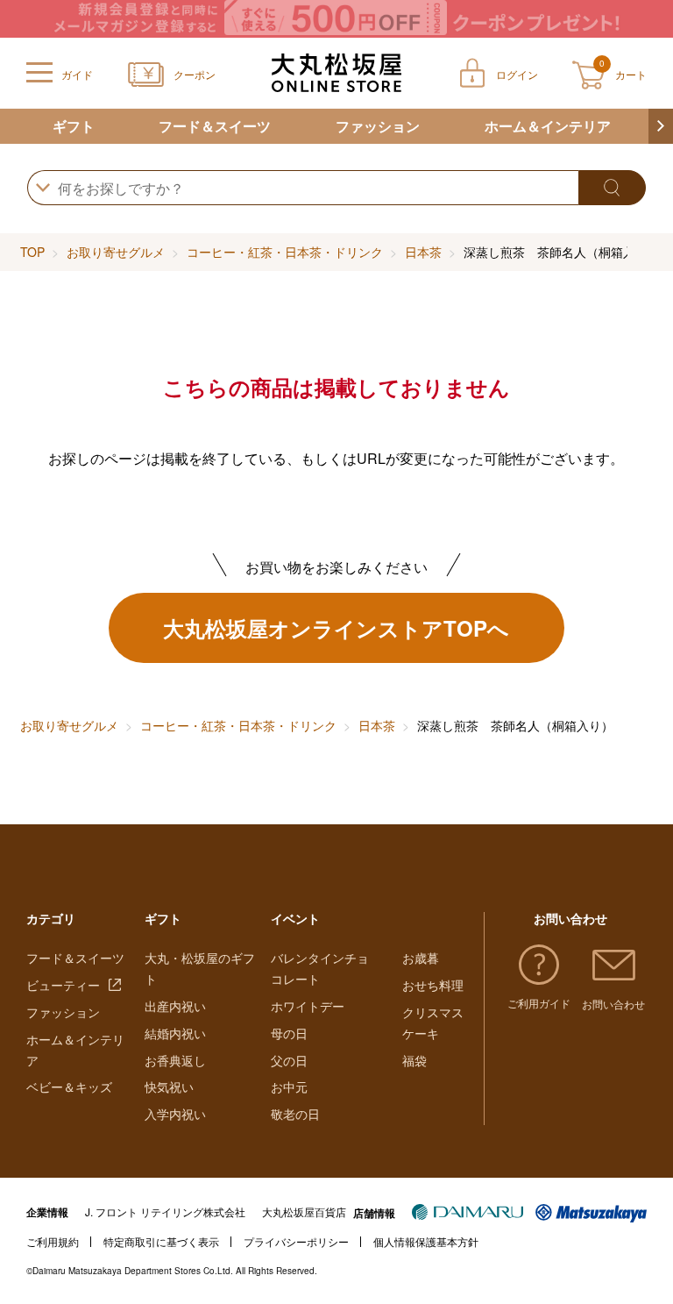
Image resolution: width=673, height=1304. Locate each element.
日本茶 (423, 251)
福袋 (414, 1060)
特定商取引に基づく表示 (161, 1241)
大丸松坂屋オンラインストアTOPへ (336, 628)
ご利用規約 (52, 1241)
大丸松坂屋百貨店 (304, 1211)
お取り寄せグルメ (116, 251)
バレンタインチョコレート (320, 968)
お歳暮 (420, 957)
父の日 (289, 1060)
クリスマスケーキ (433, 1022)
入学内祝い (175, 1113)
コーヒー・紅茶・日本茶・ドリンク (285, 251)
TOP (32, 251)
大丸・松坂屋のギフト (200, 968)
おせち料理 (433, 985)
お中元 (289, 1086)
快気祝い (169, 1086)
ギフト (74, 126)
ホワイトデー (307, 1006)
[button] (660, 126)
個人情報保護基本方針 (425, 1241)
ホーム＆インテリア (548, 126)
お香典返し (175, 1060)
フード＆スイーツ (215, 126)
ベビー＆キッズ (69, 1086)
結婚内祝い (175, 1033)
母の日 (289, 1033)
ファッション (378, 126)
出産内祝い (175, 1006)
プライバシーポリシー (296, 1241)
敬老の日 (295, 1113)
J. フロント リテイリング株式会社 (165, 1211)
